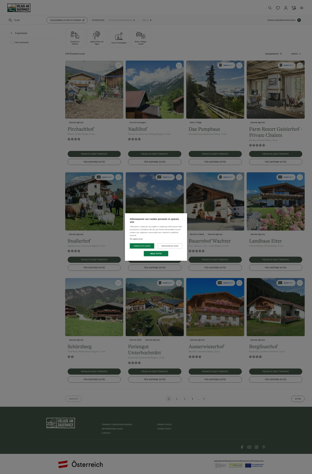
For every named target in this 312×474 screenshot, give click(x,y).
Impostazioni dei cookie (170, 246)
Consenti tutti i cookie (142, 246)
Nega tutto (156, 254)
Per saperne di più (136, 239)
